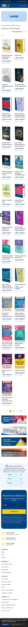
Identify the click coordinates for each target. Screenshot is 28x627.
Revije (2, 554)
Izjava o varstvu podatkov (7, 590)
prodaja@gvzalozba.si (15, 476)
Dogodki (3, 557)
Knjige (2, 552)
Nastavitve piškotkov (16, 624)
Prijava (3, 587)
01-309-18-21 (16, 479)
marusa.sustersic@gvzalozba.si (15, 481)
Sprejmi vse (5, 624)
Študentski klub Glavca (6, 564)
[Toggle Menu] (25, 5)
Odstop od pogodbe (6, 572)
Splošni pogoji (4, 569)
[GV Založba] (6, 5)
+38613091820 (7, 1)
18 (20, 411)
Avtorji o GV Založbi (6, 581)
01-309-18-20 (16, 474)
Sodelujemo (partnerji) (6, 593)
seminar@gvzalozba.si (15, 485)
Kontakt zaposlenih (6, 584)
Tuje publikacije (5, 567)
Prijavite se (14, 511)
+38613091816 (22, 1)
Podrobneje (18, 522)
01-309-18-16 (17, 483)
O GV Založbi (4, 579)
